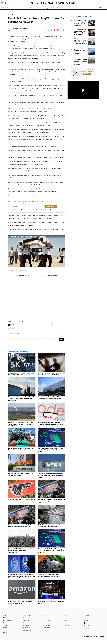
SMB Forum (26, 620)
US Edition (101, 8)
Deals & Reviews (61, 8)
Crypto (38, 8)
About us (45, 615)
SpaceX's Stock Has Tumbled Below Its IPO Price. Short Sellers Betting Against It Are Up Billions (51, 601)
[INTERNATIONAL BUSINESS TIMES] (53, 3)
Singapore (66, 620)
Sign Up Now (87, 73)
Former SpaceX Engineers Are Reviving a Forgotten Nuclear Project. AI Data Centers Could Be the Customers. (20, 424)
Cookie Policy (46, 625)
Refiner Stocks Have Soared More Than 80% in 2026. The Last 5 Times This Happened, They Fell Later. (21, 398)
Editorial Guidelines (51, 275)
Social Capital (26, 617)
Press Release (26, 625)
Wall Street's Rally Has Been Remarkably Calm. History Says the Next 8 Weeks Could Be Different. (51, 550)
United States (67, 625)
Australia (66, 615)
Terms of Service (45, 209)
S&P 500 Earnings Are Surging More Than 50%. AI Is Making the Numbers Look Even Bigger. (50, 449)
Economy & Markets (23, 8)
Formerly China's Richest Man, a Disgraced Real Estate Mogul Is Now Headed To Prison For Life (51, 475)
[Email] (60, 30)
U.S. (3, 8)
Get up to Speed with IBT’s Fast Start (85, 69)
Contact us (45, 617)
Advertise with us (47, 627)
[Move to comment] (63, 30)
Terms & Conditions (47, 620)
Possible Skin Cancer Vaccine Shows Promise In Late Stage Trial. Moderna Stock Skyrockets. (50, 424)
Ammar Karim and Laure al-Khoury (19, 28)
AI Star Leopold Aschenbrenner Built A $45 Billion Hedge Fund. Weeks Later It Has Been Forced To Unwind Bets (21, 576)
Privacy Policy (54, 209)
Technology (46, 8)
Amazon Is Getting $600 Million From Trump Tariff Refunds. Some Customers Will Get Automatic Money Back (21, 601)
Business (32, 8)
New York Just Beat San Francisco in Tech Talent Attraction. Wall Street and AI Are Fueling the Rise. (20, 550)
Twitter (56, 102)
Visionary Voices (27, 615)
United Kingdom (67, 622)
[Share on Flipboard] (54, 30)
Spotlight (25, 622)
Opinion (53, 8)
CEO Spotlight (26, 627)
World (8, 8)
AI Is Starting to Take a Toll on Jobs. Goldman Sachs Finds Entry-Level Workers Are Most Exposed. (51, 501)
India (65, 617)
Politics (13, 8)
